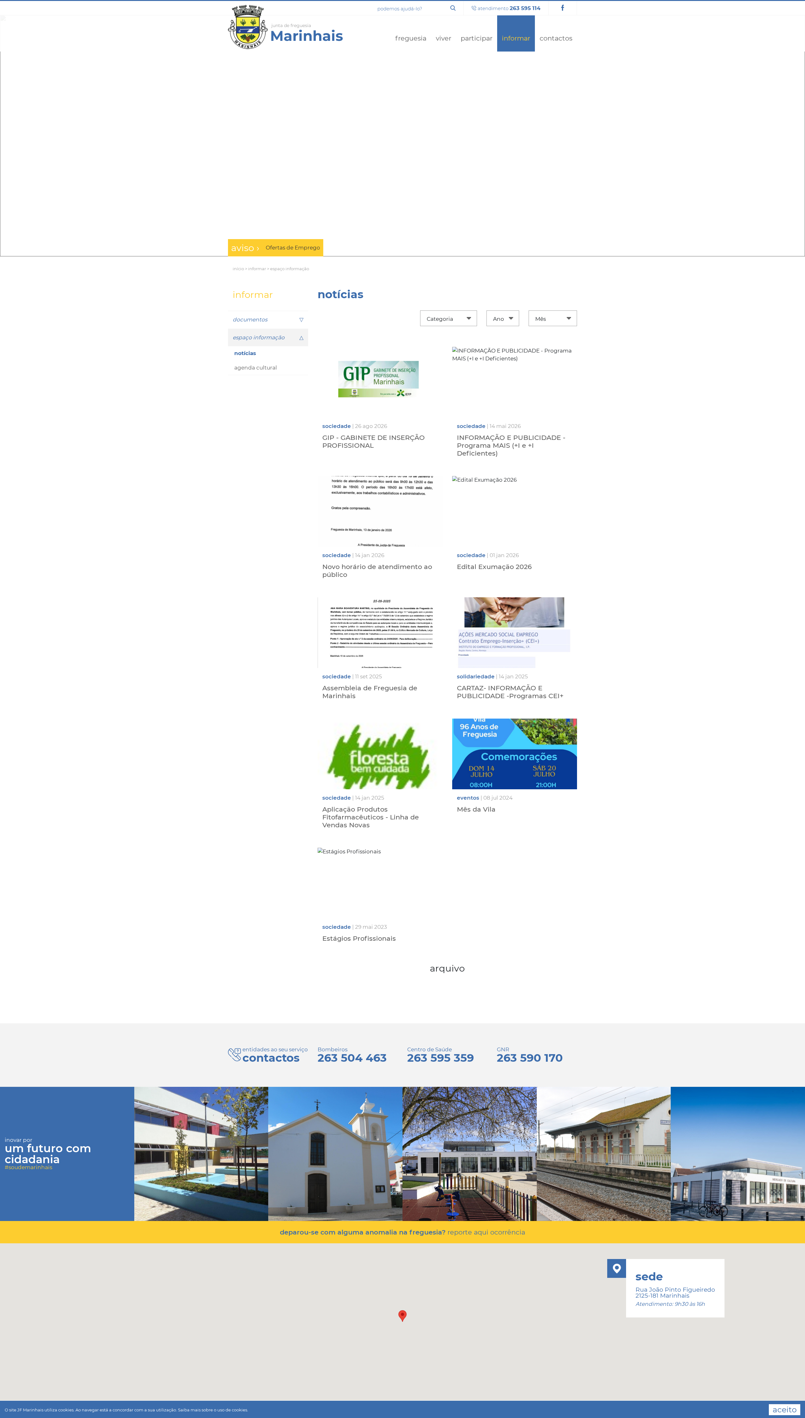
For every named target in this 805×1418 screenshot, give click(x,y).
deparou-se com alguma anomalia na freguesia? (402, 1232)
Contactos (556, 38)
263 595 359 (440, 1058)
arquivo (447, 968)
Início (238, 268)
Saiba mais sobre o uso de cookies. (213, 1409)
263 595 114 (525, 8)
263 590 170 (530, 1058)
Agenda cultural (255, 367)
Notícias (245, 353)
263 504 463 (352, 1058)
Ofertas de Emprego (293, 247)
